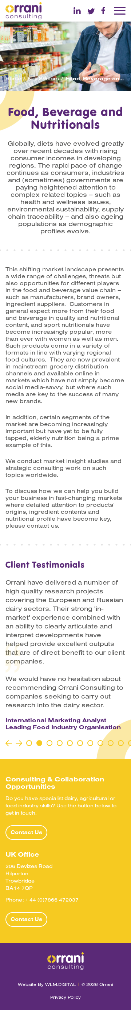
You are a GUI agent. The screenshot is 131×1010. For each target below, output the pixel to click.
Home (13, 78)
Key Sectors (43, 78)
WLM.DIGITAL (60, 984)
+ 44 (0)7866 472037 (52, 899)
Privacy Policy (65, 997)
